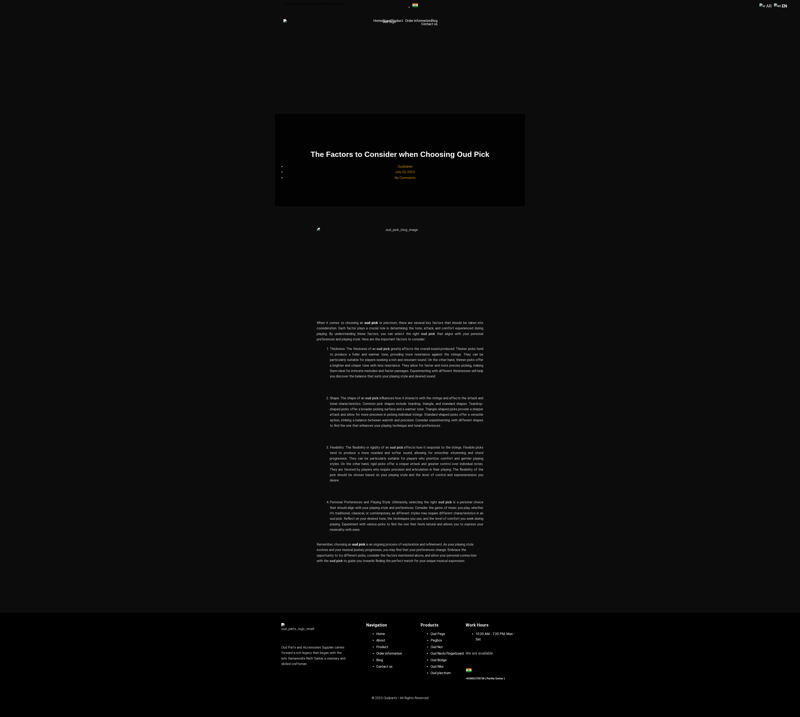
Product (397, 20)
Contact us (429, 24)
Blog (434, 20)
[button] (398, 20)
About (386, 20)
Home (377, 20)
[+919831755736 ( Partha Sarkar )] (469, 670)
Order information (418, 20)
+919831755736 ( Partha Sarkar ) (485, 678)
